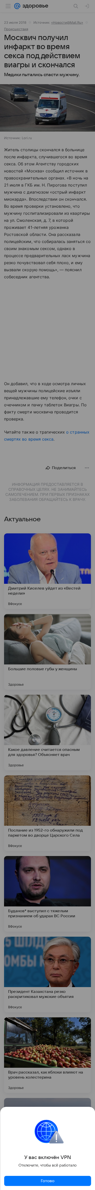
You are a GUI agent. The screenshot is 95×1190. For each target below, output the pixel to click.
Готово (47, 1181)
